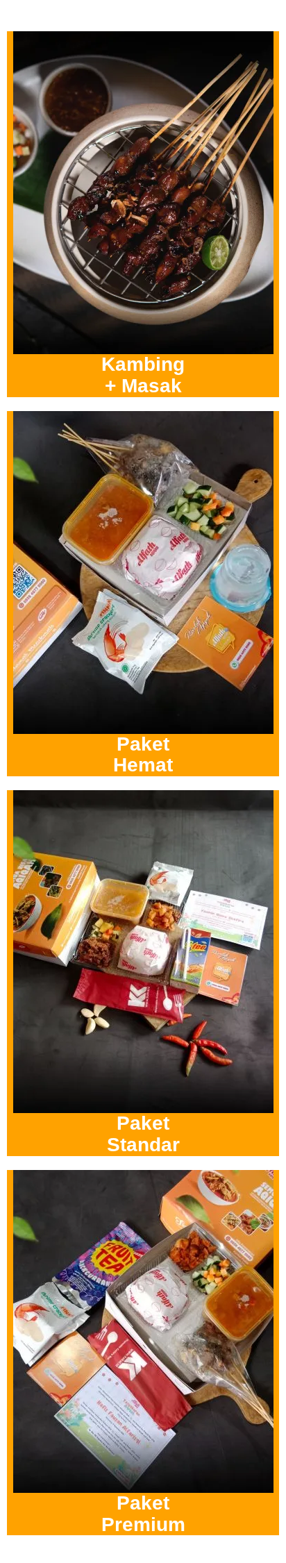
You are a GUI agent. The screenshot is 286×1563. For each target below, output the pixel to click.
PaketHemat (143, 754)
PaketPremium (143, 1513)
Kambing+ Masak (143, 374)
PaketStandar (143, 1133)
